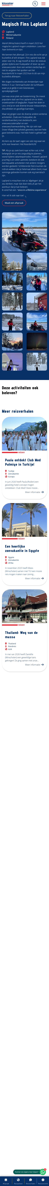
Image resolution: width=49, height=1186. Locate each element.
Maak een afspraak (14, 202)
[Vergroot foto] (24, 232)
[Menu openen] (43, 3)
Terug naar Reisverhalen (17, 15)
